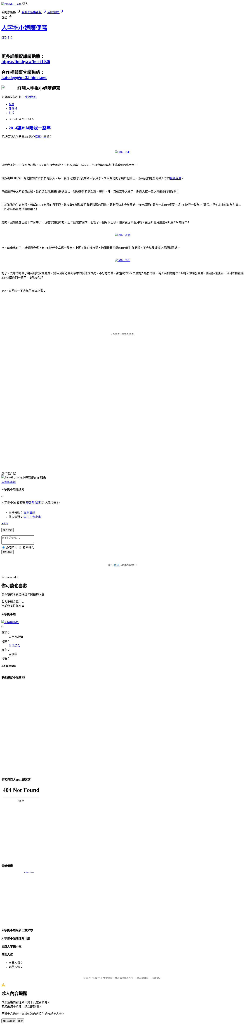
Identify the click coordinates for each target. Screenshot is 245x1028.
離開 (20, 1021)
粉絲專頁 (175, 178)
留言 (38, 502)
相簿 (11, 104)
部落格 (13, 108)
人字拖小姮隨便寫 (24, 28)
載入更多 (7, 530)
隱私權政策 (143, 978)
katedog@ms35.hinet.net (24, 77)
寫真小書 (40, 136)
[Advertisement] (31, 436)
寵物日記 (29, 512)
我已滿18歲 (9, 1021)
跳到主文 (7, 37)
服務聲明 (156, 978)
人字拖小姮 (8, 482)
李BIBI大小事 (32, 516)
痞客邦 (30, 502)
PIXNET (96, 978)
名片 (11, 112)
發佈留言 (7, 552)
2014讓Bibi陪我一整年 (30, 128)
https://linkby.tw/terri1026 (25, 61)
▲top (4, 523)
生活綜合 (31, 97)
